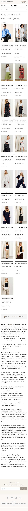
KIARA (11, 324)
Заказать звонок (23, 2)
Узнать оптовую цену (7, 46)
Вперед (21, 316)
